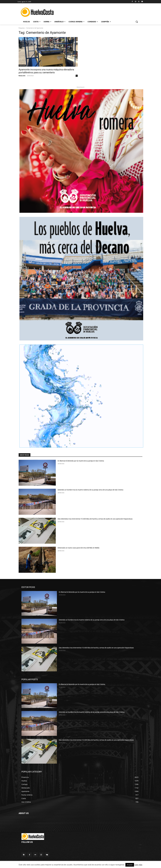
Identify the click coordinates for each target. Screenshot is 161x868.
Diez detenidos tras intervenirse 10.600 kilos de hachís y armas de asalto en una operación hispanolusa (95, 519)
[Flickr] (35, 854)
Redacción (22, 75)
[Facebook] (132, 1)
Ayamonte (22, 65)
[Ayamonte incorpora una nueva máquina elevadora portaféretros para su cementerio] (48, 52)
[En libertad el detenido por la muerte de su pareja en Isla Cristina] (37, 473)
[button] (137, 21)
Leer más (138, 865)
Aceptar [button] (130, 865)
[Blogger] (23, 854)
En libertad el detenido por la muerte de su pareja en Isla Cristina (81, 461)
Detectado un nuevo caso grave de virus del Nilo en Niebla (78, 548)
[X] (138, 1)
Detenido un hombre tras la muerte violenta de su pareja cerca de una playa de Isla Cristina (90, 490)
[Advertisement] (100, 12)
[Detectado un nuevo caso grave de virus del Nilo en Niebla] (37, 560)
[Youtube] (142, 1)
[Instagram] (135, 1)
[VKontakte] (47, 854)
